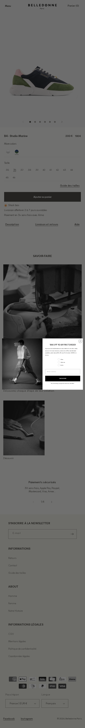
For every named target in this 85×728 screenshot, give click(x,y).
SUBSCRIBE (62, 378)
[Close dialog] (80, 341)
